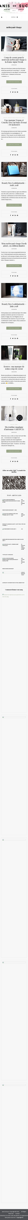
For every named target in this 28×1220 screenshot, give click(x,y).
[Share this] (10, 92)
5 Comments (14, 457)
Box (3, 180)
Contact (17, 1213)
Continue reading (14, 81)
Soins (23, 55)
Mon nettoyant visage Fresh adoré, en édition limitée (14, 244)
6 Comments (14, 334)
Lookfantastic (8, 180)
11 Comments (14, 151)
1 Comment (14, 272)
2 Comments (14, 211)
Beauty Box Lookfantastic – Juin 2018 (14, 305)
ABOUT (14, 10)
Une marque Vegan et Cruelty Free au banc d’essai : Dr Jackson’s (14, 122)
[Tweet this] (12, 92)
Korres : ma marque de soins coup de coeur (14, 367)
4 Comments (14, 88)
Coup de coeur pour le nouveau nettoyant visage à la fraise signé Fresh (14, 59)
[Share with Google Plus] (15, 92)
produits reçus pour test (14, 55)
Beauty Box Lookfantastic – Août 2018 (14, 184)
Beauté (5, 55)
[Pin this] (17, 92)
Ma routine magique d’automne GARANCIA (14, 428)
